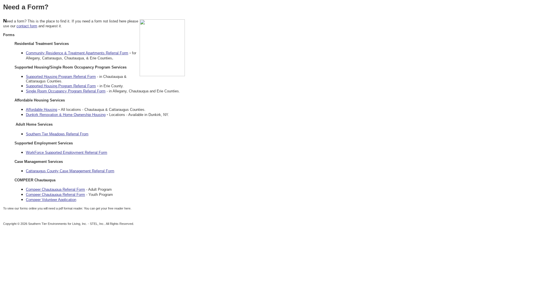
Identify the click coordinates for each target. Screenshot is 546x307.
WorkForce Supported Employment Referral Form (66, 152)
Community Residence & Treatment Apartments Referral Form (77, 53)
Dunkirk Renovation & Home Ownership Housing (66, 115)
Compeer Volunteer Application (51, 200)
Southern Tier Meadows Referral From (57, 134)
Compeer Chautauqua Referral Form (55, 189)
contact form (26, 26)
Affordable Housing (41, 109)
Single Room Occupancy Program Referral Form (66, 91)
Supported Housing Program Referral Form (61, 76)
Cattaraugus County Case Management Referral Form (70, 171)
